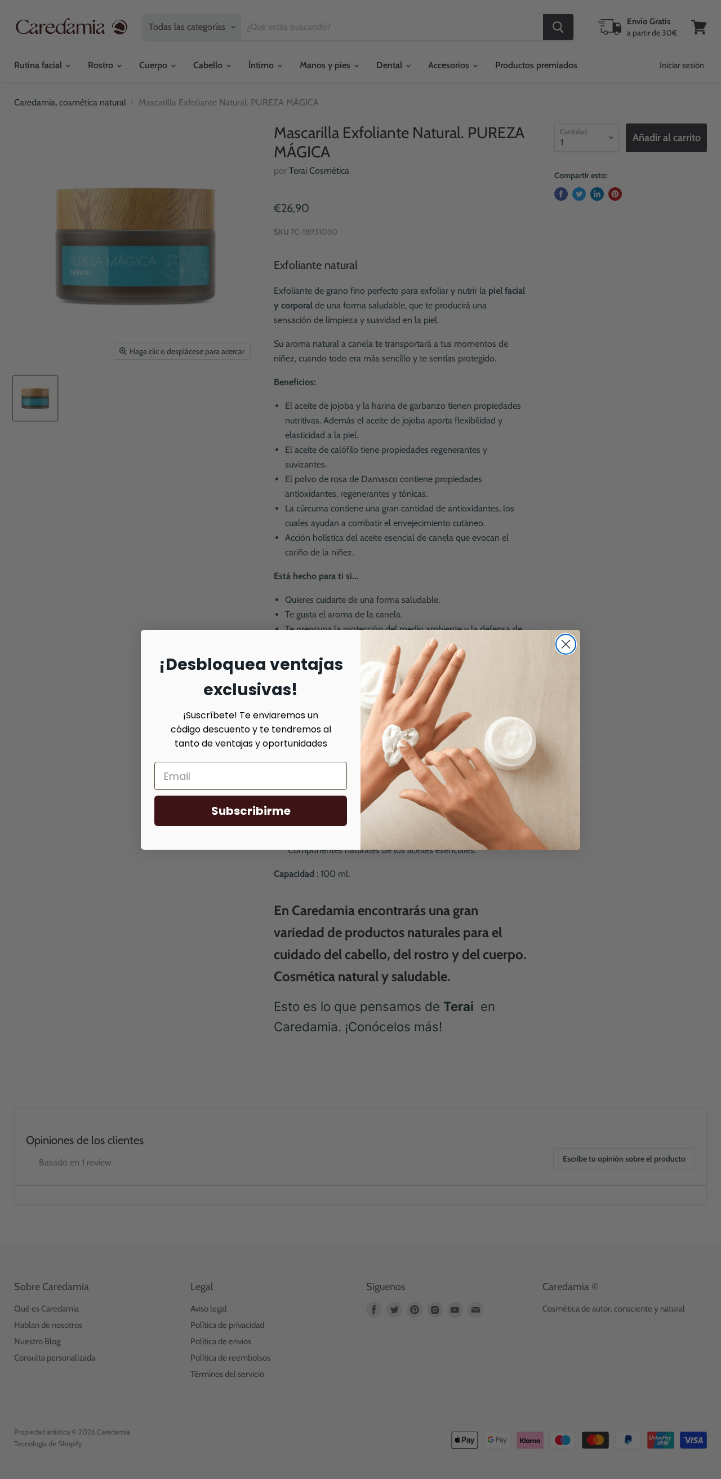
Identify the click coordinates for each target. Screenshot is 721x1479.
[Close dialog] (566, 644)
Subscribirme (251, 811)
